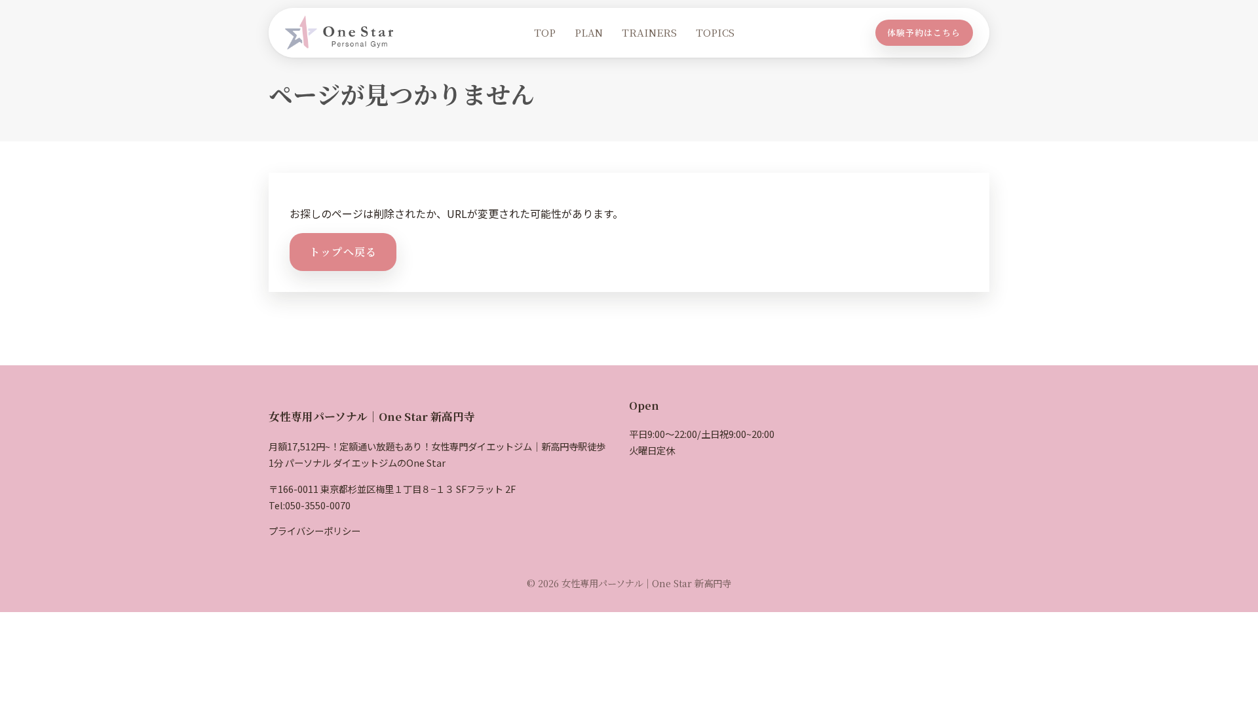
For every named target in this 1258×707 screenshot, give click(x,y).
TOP (545, 32)
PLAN (589, 32)
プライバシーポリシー (314, 530)
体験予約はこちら (924, 32)
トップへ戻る (343, 251)
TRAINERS (649, 32)
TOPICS (715, 32)
